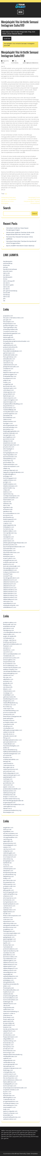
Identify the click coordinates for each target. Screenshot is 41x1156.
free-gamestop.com (9, 357)
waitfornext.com (8, 1009)
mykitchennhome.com (10, 769)
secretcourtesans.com (10, 833)
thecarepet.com (8, 321)
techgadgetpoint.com (10, 452)
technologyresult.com (10, 892)
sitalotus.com (7, 492)
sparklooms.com (8, 564)
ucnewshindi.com (9, 349)
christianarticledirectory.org (12, 810)
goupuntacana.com (9, 843)
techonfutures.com (9, 1050)
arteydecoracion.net (10, 736)
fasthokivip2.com (8, 396)
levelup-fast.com (8, 945)
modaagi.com (7, 693)
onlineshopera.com (9, 868)
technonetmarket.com (10, 999)
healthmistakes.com (9, 484)
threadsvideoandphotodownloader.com (16, 341)
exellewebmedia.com (10, 355)
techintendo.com (9, 900)
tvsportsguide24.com (10, 454)
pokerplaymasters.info (10, 329)
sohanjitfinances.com (10, 560)
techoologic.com (8, 1052)
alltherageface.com (9, 1097)
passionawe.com (8, 541)
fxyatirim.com (7, 888)
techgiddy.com (8, 343)
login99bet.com (8, 831)
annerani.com (7, 681)
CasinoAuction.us (8, 765)
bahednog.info (8, 335)
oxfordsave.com (8, 390)
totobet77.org (7, 576)
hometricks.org (8, 529)
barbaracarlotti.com (9, 791)
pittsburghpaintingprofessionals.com (15, 542)
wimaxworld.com (8, 714)
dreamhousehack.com (10, 1076)
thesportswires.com (9, 421)
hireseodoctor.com (9, 941)
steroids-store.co (8, 734)
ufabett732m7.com (9, 1031)
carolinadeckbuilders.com (11, 671)
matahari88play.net (9, 409)
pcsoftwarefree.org (9, 874)
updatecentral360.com (10, 497)
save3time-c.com (9, 650)
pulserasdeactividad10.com (12, 789)
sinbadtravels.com (9, 359)
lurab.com (6, 1109)
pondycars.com (8, 1048)
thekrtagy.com (8, 1070)
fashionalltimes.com (9, 1082)
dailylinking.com (8, 876)
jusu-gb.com (7, 319)
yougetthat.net (8, 384)
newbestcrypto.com (9, 388)
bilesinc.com (7, 689)
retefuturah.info (8, 994)
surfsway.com (7, 908)
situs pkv (9, 1136)
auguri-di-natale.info (9, 636)
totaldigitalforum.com (10, 1084)
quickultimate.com (9, 548)
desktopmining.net (9, 792)
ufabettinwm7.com (9, 586)
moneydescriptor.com (10, 411)
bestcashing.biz (8, 718)
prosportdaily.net (8, 1023)
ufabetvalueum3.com (10, 964)
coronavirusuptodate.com (11, 933)
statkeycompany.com (10, 669)
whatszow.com (8, 896)
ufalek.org (6, 468)
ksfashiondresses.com (10, 486)
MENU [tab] (20, 12)
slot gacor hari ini (12, 1134)
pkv (4, 298)
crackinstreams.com (9, 935)
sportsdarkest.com (9, 417)
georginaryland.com (9, 742)
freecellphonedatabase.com (12, 351)
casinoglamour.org (9, 806)
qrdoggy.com (7, 476)
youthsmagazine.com (10, 413)
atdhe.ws (6, 747)
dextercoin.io (7, 808)
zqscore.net (7, 501)
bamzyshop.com (8, 1046)
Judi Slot (7, 39)
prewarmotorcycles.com (11, 658)
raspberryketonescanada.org (12, 1054)
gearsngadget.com (9, 939)
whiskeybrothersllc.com (11, 605)
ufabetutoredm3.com (10, 595)
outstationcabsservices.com (12, 1068)
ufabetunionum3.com (10, 962)
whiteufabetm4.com (9, 978)
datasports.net (8, 441)
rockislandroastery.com (11, 1103)
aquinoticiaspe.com (9, 402)
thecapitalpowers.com (10, 568)
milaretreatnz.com (9, 691)
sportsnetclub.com (9, 386)
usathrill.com (7, 1058)
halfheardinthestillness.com (12, 751)
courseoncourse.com (10, 331)
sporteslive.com (8, 429)
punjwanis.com (8, 316)
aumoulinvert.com (9, 771)
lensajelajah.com (8, 861)
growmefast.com (8, 462)
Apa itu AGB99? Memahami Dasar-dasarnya (20, 245)
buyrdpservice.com (9, 378)
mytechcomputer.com (10, 1113)
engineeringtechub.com (11, 445)
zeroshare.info (7, 687)
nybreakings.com (8, 1066)
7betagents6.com (9, 931)
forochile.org (7, 706)
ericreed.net (7, 755)
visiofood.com (7, 1033)
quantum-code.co (9, 1013)
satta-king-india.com (10, 923)
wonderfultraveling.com (11, 710)
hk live (5, 279)
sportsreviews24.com (10, 456)
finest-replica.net (8, 1019)
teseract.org (7, 1027)
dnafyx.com (7, 878)
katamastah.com (8, 499)
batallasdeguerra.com (10, 699)
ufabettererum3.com (10, 580)
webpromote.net (8, 732)
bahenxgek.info (8, 337)
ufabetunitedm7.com (10, 591)
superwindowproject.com (11, 775)
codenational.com (9, 1099)
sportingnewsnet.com (10, 425)
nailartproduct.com (9, 909)
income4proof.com (9, 857)
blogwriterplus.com (9, 323)
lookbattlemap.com (9, 376)
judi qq (5, 267)
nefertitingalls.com (9, 853)
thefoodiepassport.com (11, 773)
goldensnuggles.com (10, 374)
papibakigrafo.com (9, 777)
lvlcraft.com (7, 913)
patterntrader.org (9, 488)
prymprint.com (8, 515)
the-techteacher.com (10, 1078)
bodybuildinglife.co (9, 474)
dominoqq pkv (16, 1130)
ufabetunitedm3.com (10, 589)
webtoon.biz (7, 419)
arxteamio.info (8, 509)
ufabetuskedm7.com (10, 593)
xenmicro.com (8, 866)
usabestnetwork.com (10, 364)
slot (6, 193)
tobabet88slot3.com (10, 570)
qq (4, 300)
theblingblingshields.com (11, 431)
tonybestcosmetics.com (11, 1089)
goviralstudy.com (8, 783)
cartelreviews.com (9, 906)
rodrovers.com (8, 919)
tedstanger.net (8, 1001)
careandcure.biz (8, 521)
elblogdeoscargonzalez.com (12, 730)
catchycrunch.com (9, 849)
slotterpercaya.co (9, 556)
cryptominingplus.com (10, 400)
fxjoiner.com (7, 1093)
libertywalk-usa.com (9, 624)
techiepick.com (8, 1044)
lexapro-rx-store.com (10, 796)
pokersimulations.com (10, 949)
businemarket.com (9, 407)
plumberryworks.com (10, 544)
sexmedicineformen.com (11, 552)
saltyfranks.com (8, 679)
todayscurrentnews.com (11, 572)
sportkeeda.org (8, 517)
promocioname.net (9, 712)
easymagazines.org (9, 525)
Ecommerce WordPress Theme (13, 1153)
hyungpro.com (8, 423)
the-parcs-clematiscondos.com (13, 317)
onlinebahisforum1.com (10, 835)
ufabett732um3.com (9, 1003)
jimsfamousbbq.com (9, 622)
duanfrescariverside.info (11, 984)
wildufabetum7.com (9, 607)
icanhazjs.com (7, 779)
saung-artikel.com (9, 394)
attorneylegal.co (8, 449)
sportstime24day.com (10, 427)
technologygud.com (10, 478)
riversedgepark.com (10, 845)
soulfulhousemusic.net (10, 562)
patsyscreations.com (10, 855)
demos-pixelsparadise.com (12, 654)
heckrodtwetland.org (10, 749)
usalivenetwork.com (9, 345)
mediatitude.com (9, 656)
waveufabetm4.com (9, 972)
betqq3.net (7, 761)
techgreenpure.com (10, 902)
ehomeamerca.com (9, 898)
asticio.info (6, 505)
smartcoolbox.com (9, 558)
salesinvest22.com (9, 1025)
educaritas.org (8, 859)
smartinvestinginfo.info (10, 996)
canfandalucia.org (9, 1062)
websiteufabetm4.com (10, 976)
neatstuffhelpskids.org (10, 702)
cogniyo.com (7, 523)
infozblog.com (8, 726)
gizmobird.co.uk (8, 628)
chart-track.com (8, 708)
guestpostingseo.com (10, 325)
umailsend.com (8, 368)
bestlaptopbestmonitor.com (12, 740)
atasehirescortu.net (9, 443)
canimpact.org (8, 781)
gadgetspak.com (8, 937)
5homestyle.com (8, 812)
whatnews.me (7, 1015)
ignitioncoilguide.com (10, 1111)
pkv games (4, 1132)
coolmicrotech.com (9, 1074)
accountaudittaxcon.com (11, 513)
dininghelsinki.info (9, 982)
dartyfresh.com (8, 870)
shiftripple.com (8, 554)
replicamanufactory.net (10, 951)
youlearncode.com (9, 886)
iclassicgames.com (9, 392)
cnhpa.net (6, 490)
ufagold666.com (8, 1039)
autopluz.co (7, 648)
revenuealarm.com (9, 1107)
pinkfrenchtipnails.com (10, 433)
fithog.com (6, 738)
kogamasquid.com (9, 802)
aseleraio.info (7, 503)
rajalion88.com (8, 841)
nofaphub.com (8, 851)
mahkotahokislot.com (10, 464)
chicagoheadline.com (10, 837)
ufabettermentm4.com (10, 582)
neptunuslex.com (8, 634)
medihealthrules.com (10, 1056)
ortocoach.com (8, 539)
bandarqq (6, 294)
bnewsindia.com (8, 1043)
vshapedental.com (9, 1060)
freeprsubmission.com (10, 1037)
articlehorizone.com (9, 927)
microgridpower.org (9, 533)
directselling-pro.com (10, 1105)
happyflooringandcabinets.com (13, 472)
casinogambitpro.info (10, 327)
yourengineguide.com (10, 1064)
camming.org (7, 839)
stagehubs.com (8, 827)
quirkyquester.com (9, 550)
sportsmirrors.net (8, 439)
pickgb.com (7, 482)
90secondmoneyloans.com (12, 915)
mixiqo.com (7, 535)
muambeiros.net (8, 724)
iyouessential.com (9, 882)
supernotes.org (8, 494)
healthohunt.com (8, 992)
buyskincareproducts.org (11, 798)
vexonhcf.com (7, 652)
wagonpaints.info (8, 1007)
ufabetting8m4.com (9, 960)
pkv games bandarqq (10, 290)
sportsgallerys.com (9, 437)
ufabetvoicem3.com (9, 970)
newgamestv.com (9, 435)
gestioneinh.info (8, 1021)
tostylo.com (7, 382)
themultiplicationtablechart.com (13, 804)
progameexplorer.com (10, 1101)
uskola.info (6, 1005)
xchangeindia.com (9, 1072)
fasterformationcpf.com (11, 372)
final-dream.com (8, 1017)
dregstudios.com (8, 701)
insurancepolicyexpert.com (12, 667)
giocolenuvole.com (9, 880)
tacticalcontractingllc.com (11, 566)
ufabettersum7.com (9, 584)
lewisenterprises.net (9, 872)
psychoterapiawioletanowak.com (14, 546)
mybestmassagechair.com (11, 753)
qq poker (16, 1136)
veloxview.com (8, 601)
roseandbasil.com (9, 744)
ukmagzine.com (8, 361)
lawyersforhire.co (8, 406)
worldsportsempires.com (11, 496)
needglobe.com (8, 537)
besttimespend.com (9, 519)
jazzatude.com (8, 683)
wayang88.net (8, 974)
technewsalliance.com (10, 998)
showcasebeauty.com (10, 665)
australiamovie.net (9, 626)
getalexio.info (7, 511)
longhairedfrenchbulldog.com (13, 404)
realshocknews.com (9, 480)
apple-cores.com (8, 787)
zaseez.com (7, 847)
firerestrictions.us (8, 720)
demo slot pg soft (9, 281)
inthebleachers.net (9, 794)
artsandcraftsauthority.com (12, 1117)
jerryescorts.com (8, 447)
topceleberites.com (9, 958)
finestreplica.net (8, 988)
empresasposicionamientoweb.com (15, 1088)
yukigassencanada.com (11, 925)
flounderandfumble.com (11, 990)
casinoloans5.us (8, 763)
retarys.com (7, 370)
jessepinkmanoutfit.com (11, 366)
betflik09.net (7, 863)
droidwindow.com (9, 1035)
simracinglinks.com (9, 659)
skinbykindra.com (9, 1095)
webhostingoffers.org (10, 894)
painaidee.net (7, 415)
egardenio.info (8, 507)
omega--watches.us (9, 640)
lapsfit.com (6, 943)
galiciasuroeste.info (9, 697)
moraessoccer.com (9, 704)
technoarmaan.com (9, 1086)
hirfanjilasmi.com (8, 527)
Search (7, 207)
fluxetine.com (7, 757)
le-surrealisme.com (9, 663)
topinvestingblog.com (10, 673)
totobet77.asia (7, 574)
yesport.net (7, 380)
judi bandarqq (7, 263)
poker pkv (6, 265)
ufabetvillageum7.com (10, 968)
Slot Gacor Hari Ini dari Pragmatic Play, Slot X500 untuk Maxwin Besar (18, 33)
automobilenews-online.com (12, 1080)
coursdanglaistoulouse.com (12, 632)
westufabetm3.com (9, 603)
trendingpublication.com (11, 578)
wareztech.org (8, 362)
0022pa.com (7, 685)
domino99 (6, 292)
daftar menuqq (6, 1130)
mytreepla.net (7, 947)
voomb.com (7, 451)
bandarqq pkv (7, 261)
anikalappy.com (8, 980)
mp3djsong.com (8, 630)
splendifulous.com (9, 954)
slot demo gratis (8, 285)
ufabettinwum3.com (9, 587)
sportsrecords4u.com (10, 956)
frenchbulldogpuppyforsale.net (13, 800)
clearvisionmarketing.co (11, 1011)
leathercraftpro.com (9, 531)
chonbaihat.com (8, 728)
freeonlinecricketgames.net (12, 716)
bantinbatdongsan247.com (11, 333)
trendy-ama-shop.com (10, 1029)
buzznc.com (7, 1091)
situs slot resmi (7, 271)
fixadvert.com (7, 646)
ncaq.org (6, 864)
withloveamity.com (9, 884)
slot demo (6, 275)
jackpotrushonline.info (10, 347)
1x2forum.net (7, 829)
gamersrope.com (9, 353)
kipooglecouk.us (8, 767)
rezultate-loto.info (9, 953)
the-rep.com (7, 677)
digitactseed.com (9, 911)
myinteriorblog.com (9, 1041)
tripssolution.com (8, 921)
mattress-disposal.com (10, 470)
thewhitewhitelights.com (11, 746)
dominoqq (25, 1130)
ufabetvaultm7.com (9, 966)
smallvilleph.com (8, 695)
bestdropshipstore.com (11, 904)
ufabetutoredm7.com (10, 597)
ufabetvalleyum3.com (10, 599)
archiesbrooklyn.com (10, 722)
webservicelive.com (9, 1119)
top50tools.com (8, 675)
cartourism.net (8, 785)
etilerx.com (7, 986)
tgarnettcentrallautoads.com (12, 644)
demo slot (6, 273)
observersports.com (9, 398)
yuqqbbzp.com (8, 929)
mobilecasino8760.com (11, 759)
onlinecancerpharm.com (11, 466)
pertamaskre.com (9, 339)
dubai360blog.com (9, 458)
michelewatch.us (8, 638)
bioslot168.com (8, 1115)
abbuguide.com (8, 890)
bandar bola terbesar (10, 269)
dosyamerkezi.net (9, 661)
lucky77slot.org (8, 460)
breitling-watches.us (9, 642)
